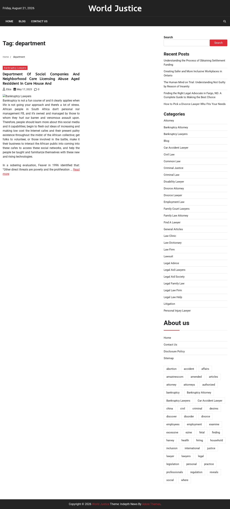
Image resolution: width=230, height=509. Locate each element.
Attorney (169, 120)
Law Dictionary (172, 242)
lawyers (186, 456)
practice (209, 464)
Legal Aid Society (174, 276)
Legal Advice (171, 263)
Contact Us (39, 21)
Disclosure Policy (174, 351)
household (216, 440)
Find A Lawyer (172, 222)
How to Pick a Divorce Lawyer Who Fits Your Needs (195, 104)
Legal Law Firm (173, 290)
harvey (170, 440)
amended (196, 376)
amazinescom (174, 376)
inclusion (171, 448)
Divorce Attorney (174, 188)
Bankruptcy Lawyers (15, 67)
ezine (189, 432)
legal (201, 456)
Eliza (8, 89)
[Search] (224, 21)
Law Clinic (170, 236)
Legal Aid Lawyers (174, 269)
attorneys (189, 384)
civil (182, 408)
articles (213, 376)
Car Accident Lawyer (176, 147)
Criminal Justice (173, 168)
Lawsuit (168, 256)
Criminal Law (171, 174)
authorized (208, 384)
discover (171, 416)
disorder (189, 416)
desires (214, 408)
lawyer (170, 456)
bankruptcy (173, 392)
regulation (196, 472)
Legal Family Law (174, 283)
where (184, 480)
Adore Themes (151, 504)
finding (216, 432)
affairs (205, 368)
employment (194, 424)
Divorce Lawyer (173, 195)
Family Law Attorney (176, 215)
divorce (205, 416)
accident (189, 368)
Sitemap (169, 358)
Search (168, 37)
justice (211, 448)
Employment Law (174, 202)
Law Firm (169, 249)
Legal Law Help (173, 297)
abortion (171, 368)
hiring (199, 440)
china (169, 408)
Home (9, 21)
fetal (202, 432)
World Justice (115, 8)
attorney (171, 384)
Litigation (169, 303)
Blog (22, 21)
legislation (172, 464)
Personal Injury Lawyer (177, 310)
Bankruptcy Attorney (176, 127)
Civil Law (169, 154)
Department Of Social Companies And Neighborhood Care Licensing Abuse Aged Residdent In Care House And (41, 79)
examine (214, 424)
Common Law (172, 161)
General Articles (173, 229)
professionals (174, 472)
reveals (214, 472)
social (170, 480)
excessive (172, 432)
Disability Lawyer (174, 181)
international (192, 448)
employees (173, 424)
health (185, 440)
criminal (197, 408)
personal (191, 464)
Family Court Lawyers (177, 208)
